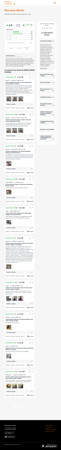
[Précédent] (12, 406)
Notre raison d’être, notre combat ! (46, 75)
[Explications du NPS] (31, 25)
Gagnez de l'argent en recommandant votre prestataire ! (46, 137)
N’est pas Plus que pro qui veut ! (46, 104)
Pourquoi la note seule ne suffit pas (46, 122)
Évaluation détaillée (10, 104)
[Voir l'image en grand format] (8, 98)
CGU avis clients (48, 427)
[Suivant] (26, 406)
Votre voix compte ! (45, 82)
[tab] (18, 48)
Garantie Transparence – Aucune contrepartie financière (46, 113)
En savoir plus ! (43, 68)
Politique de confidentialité (51, 429)
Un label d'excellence (45, 97)
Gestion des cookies (49, 431)
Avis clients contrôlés (46, 41)
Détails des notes (27, 48)
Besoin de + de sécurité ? (46, 129)
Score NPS (11, 48)
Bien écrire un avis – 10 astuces (46, 89)
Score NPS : (29, 24)
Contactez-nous (11, 436)
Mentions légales (48, 425)
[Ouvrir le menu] (55, 2)
